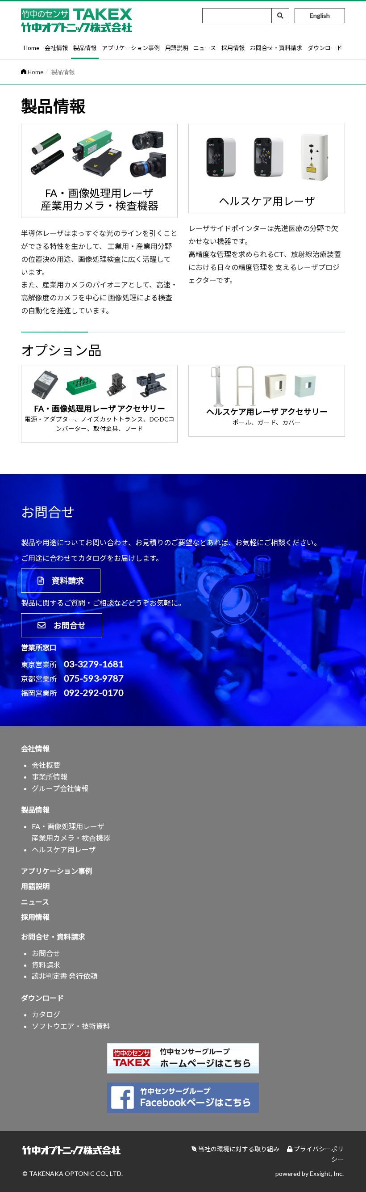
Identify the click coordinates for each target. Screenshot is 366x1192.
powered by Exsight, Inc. (309, 1173)
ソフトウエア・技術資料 (71, 1026)
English (320, 15)
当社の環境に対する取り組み (238, 1149)
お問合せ (66, 625)
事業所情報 (49, 776)
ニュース (204, 47)
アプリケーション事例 (131, 47)
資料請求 (64, 580)
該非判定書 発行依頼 (64, 976)
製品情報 (84, 47)
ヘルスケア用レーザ (64, 849)
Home (31, 47)
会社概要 (46, 765)
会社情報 (56, 47)
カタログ (46, 1014)
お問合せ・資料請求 (276, 47)
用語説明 (176, 47)
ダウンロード (325, 47)
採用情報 (233, 47)
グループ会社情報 (60, 788)
